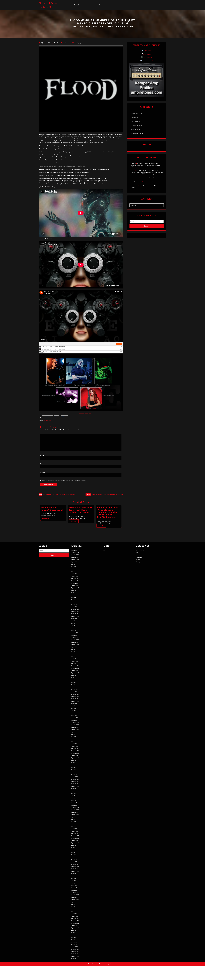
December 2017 (75, 779)
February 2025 (74, 576)
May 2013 (73, 909)
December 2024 (75, 580)
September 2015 (75, 843)
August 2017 (74, 788)
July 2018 (73, 762)
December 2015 (75, 835)
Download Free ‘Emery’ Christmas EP (52, 508)
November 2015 (75, 838)
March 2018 (74, 772)
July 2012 (73, 932)
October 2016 (74, 812)
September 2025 (75, 559)
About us (88, 5)
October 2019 (74, 727)
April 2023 (73, 628)
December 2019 (75, 722)
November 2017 (75, 781)
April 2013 (73, 911)
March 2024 (74, 602)
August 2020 (74, 703)
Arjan (87, 15)
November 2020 (75, 696)
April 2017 (73, 798)
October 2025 (74, 557)
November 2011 (75, 951)
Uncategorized (135, 133)
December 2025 (75, 552)
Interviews (134, 121)
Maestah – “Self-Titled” (147, 178)
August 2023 (74, 618)
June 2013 (73, 906)
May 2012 (73, 937)
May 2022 (73, 654)
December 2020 (75, 694)
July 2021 (73, 677)
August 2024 (74, 590)
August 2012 (74, 930)
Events (133, 117)
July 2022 (73, 649)
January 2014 (74, 890)
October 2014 (74, 869)
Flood (56, 417)
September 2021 (75, 673)
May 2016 (73, 824)
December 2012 (75, 920)
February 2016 (74, 831)
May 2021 (73, 682)
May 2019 (73, 739)
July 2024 (73, 592)
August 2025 (74, 562)
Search (146, 226)
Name (42, 455)
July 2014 (73, 876)
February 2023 (74, 632)
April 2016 (73, 826)
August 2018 (74, 760)
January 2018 (74, 776)
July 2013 (73, 904)
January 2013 (74, 918)
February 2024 (74, 604)
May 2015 (73, 852)
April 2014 (73, 883)
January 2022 (74, 663)
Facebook (81, 413)
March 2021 (74, 687)
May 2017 (73, 795)
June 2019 (73, 736)
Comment (43, 433)
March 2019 (74, 743)
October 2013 (74, 897)
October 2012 (74, 925)
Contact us (111, 5)
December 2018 (75, 750)
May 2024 (73, 597)
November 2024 (75, 583)
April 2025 (73, 571)
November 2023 (75, 611)
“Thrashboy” (89, 8)
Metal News (47, 420)
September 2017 (75, 786)
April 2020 (73, 713)
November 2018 (75, 753)
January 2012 (74, 946)
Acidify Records (47, 417)
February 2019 (74, 746)
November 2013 (75, 894)
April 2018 (73, 769)
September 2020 (75, 701)
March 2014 (74, 885)
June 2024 (73, 595)
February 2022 (74, 661)
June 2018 (73, 765)
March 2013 (74, 913)
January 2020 (74, 720)
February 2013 (74, 916)
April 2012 (73, 939)
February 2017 (74, 802)
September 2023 (75, 616)
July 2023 (73, 621)
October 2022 (74, 642)
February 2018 (74, 774)
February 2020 (74, 717)
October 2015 (74, 840)
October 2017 (74, 784)
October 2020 (74, 699)
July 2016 (73, 819)
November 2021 (75, 668)
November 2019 (75, 724)
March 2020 (74, 715)
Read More (46, 518)
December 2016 (75, 807)
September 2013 (75, 899)
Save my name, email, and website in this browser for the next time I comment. (64, 480)
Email (42, 464)
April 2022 (73, 656)
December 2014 (75, 864)
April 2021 (73, 684)
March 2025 (74, 573)
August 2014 (74, 873)
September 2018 (75, 758)
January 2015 (74, 861)
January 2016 (74, 833)
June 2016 (73, 821)
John (87, 18)
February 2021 (74, 689)
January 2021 (74, 691)
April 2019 (73, 741)
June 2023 (73, 623)
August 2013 (74, 902)
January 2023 (74, 635)
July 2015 (73, 847)
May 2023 (73, 625)
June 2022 (73, 651)
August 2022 (74, 647)
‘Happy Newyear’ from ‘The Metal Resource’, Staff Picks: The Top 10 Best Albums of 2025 (145, 165)
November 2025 (75, 554)
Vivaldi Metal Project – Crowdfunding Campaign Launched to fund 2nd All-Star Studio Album (107, 512)
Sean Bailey (89, 29)
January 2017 (74, 805)
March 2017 (74, 800)
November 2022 (75, 639)
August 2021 (74, 675)
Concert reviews (135, 113)
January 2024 (74, 606)
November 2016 (75, 809)
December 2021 (75, 665)
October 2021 (74, 670)
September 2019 (75, 729)
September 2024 (75, 588)
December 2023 (75, 609)
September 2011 (75, 956)
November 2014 (75, 866)
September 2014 (75, 871)
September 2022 (75, 644)
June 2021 (73, 680)
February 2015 (74, 859)
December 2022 (75, 637)
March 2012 (74, 942)
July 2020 (73, 706)
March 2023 (74, 630)
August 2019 (74, 732)
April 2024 (73, 599)
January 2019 (74, 748)
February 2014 (74, 887)
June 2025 (73, 566)
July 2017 (73, 791)
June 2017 (73, 793)
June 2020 (73, 708)
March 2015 (74, 857)
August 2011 (74, 958)
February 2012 (74, 944)
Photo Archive (78, 5)
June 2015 (73, 850)
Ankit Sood (89, 11)
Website (42, 472)
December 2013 (75, 892)
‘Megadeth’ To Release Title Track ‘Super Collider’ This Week (80, 509)
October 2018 (74, 755)
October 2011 (74, 954)
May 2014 (73, 880)
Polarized (64, 417)
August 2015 (74, 845)
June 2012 (73, 935)
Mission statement (99, 5)
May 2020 (73, 710)
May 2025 (73, 569)
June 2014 (73, 878)
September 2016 (75, 814)
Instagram (88, 413)
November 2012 (75, 923)
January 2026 (74, 550)
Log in (104, 550)
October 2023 (74, 614)
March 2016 (74, 828)
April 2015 (73, 854)
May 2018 (73, 767)
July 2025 (73, 564)
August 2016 (74, 817)
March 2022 (74, 658)
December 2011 (75, 949)
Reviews (133, 129)
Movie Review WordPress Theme (97, 964)
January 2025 (74, 578)
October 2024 (74, 585)
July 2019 (73, 734)
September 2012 (75, 928)
